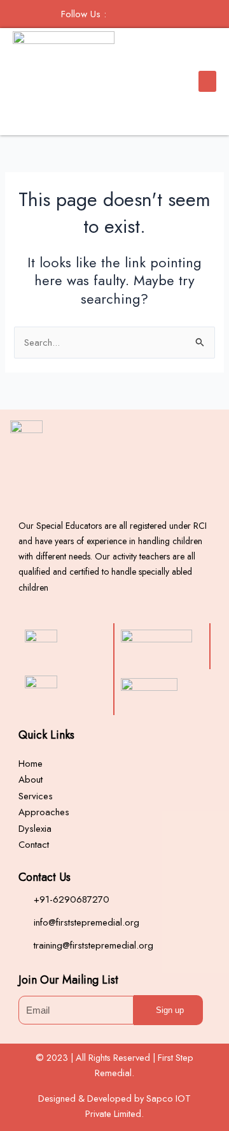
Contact (33, 845)
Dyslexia (35, 829)
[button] (207, 81)
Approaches (43, 812)
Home (30, 764)
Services (35, 796)
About (30, 779)
